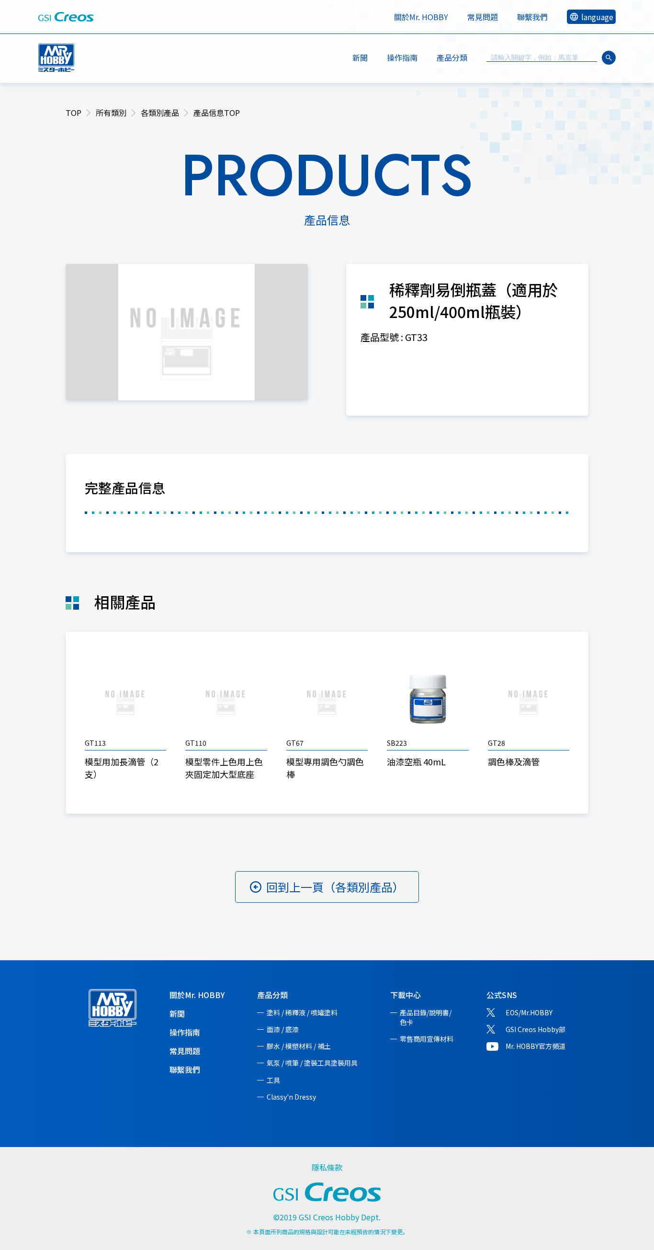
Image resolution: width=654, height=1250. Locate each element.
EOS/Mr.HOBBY (529, 1012)
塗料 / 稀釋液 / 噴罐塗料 (302, 1012)
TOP (73, 112)
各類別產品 (160, 112)
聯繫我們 (532, 17)
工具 (273, 1080)
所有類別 (111, 112)
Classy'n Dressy (291, 1097)
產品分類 (272, 994)
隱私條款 (327, 1167)
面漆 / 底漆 (283, 1029)
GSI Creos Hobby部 (535, 1029)
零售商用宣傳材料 (426, 1039)
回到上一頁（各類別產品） (335, 886)
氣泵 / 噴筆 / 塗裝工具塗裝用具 (312, 1063)
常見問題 (482, 17)
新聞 (360, 57)
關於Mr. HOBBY (421, 17)
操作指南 (402, 57)
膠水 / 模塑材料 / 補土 (299, 1046)
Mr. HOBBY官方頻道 (535, 1046)
